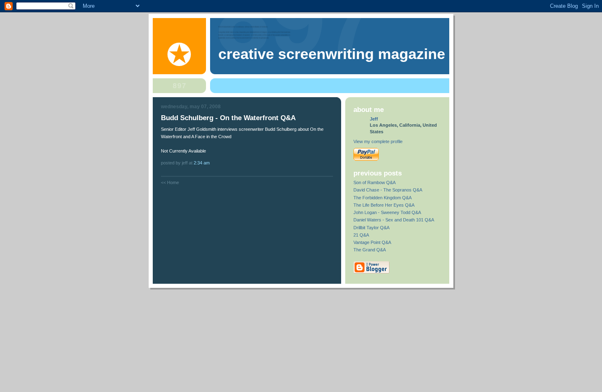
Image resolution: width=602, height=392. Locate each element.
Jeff (374, 118)
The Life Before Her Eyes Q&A (383, 205)
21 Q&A (361, 234)
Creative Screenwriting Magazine (331, 54)
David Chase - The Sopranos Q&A (387, 189)
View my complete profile (378, 141)
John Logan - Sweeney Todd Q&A (387, 212)
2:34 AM (202, 162)
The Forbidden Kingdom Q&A (382, 197)
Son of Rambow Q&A (374, 182)
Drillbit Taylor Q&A (371, 227)
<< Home (170, 182)
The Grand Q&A (369, 249)
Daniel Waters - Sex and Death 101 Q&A (393, 219)
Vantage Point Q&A (372, 242)
